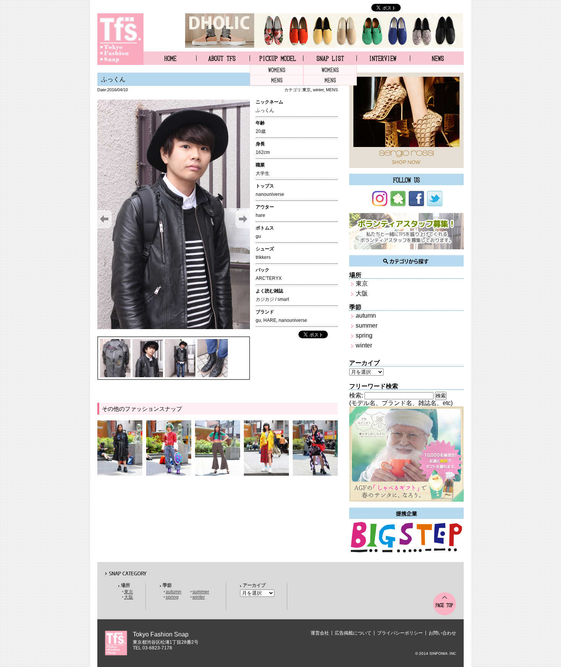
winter (318, 89)
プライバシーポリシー (400, 633)
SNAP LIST (329, 58)
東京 (306, 89)
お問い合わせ (442, 633)
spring (364, 335)
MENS (276, 80)
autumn (366, 315)
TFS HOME (169, 58)
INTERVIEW (383, 58)
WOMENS (276, 70)
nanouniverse (293, 320)
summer (366, 325)
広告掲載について (353, 633)
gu (258, 320)
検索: (356, 395)
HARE (269, 320)
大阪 (362, 293)
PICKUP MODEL (276, 58)
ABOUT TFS (223, 58)
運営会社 (320, 633)
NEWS (437, 58)
